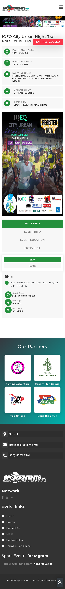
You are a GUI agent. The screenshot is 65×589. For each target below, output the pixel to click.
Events (10, 522)
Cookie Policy (14, 540)
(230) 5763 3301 (19, 455)
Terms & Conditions (18, 545)
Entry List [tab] (32, 248)
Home (10, 516)
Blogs (9, 533)
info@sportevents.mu (23, 444)
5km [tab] (32, 259)
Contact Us (13, 528)
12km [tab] (32, 265)
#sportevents (43, 563)
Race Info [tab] (32, 223)
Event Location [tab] (32, 240)
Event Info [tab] (32, 231)
